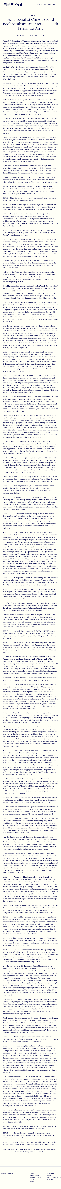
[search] (56, 5)
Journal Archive (35, 1177)
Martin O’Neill (30, 16)
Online (49, 4)
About (54, 4)
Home (38, 4)
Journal (43, 4)
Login (49, 1175)
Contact (50, 1179)
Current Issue (34, 1175)
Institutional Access (54, 1177)
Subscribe (50, 1174)
